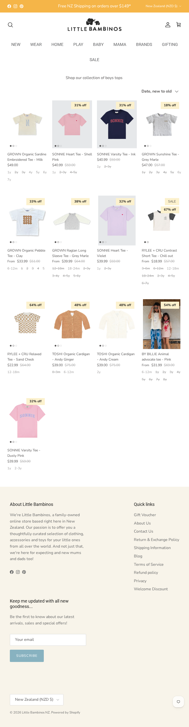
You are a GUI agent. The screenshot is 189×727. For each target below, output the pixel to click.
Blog (138, 556)
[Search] (10, 25)
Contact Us (143, 531)
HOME (57, 44)
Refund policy (146, 572)
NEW (15, 44)
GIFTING (170, 44)
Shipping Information (152, 548)
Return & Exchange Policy (156, 539)
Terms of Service (149, 564)
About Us (142, 523)
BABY (98, 44)
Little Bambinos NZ (36, 712)
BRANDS (144, 44)
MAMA (119, 44)
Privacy (140, 581)
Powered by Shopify (65, 712)
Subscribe (26, 655)
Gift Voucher (145, 515)
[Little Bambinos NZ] (94, 24)
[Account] (167, 25)
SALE (94, 59)
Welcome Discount (151, 589)
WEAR (36, 44)
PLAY (78, 44)
